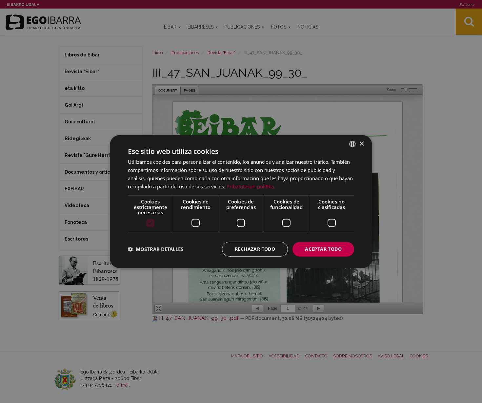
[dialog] (241, 201)
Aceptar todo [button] (323, 249)
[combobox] (352, 144)
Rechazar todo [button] (255, 249)
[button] (155, 249)
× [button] (361, 143)
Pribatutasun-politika (250, 186)
